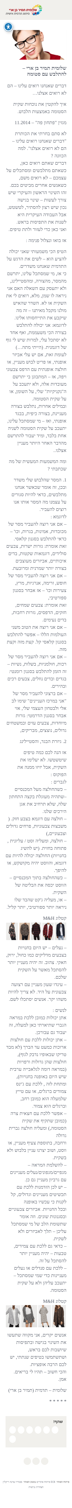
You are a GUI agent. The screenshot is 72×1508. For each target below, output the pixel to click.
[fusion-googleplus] (27, 1461)
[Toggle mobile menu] (65, 10)
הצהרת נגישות (36, 1487)
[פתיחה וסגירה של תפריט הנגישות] (8, 26)
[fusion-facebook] (44, 1461)
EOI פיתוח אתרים (45, 1482)
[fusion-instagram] (36, 1461)
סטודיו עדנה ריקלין (12, 1482)
